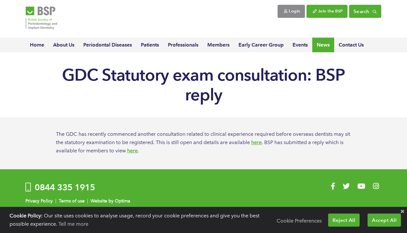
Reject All (344, 220)
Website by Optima (110, 201)
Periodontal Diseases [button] (107, 45)
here (256, 142)
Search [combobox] (362, 11)
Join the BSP (330, 11)
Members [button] (218, 45)
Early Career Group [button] (261, 45)
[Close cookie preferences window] (402, 211)
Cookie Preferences (299, 221)
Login (294, 11)
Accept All (384, 220)
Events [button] (300, 45)
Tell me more (73, 224)
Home (37, 45)
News (323, 45)
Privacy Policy (39, 201)
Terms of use (72, 201)
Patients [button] (150, 45)
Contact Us (351, 45)
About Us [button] (63, 45)
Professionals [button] (183, 45)
